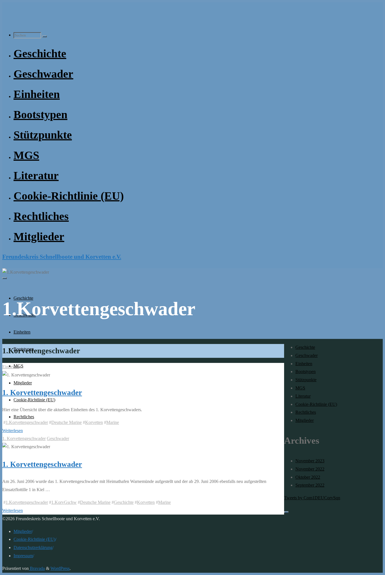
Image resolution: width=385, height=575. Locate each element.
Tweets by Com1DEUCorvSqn (312, 497)
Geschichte (124, 502)
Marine (112, 422)
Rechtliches (305, 412)
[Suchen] (44, 36)
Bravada (37, 568)
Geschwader (58, 438)
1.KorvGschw (64, 502)
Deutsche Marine (66, 422)
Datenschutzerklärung (33, 547)
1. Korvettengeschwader (24, 438)
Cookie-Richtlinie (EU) (316, 404)
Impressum (23, 555)
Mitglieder (304, 420)
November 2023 (309, 460)
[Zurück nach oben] (286, 512)
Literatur (303, 396)
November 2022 (309, 469)
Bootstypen (305, 371)
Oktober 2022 (307, 477)
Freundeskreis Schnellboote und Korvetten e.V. (61, 256)
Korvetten (94, 422)
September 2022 (309, 485)
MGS (300, 387)
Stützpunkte (306, 379)
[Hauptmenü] (4, 278)
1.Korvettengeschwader (27, 502)
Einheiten (10, 366)
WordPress (60, 568)
